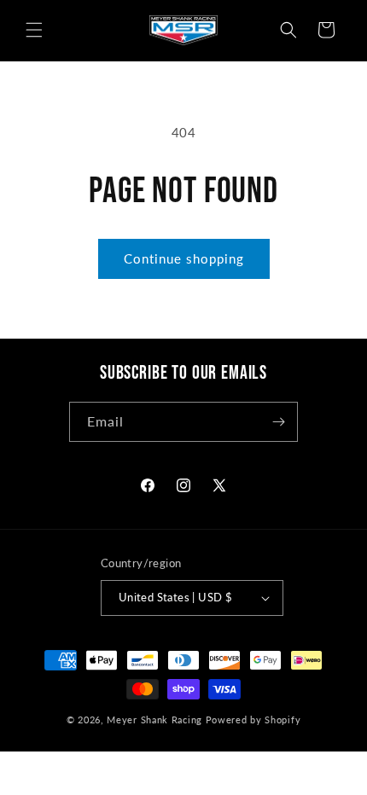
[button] (34, 30)
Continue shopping (184, 258)
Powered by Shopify (253, 719)
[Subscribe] (278, 422)
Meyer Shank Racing (156, 719)
